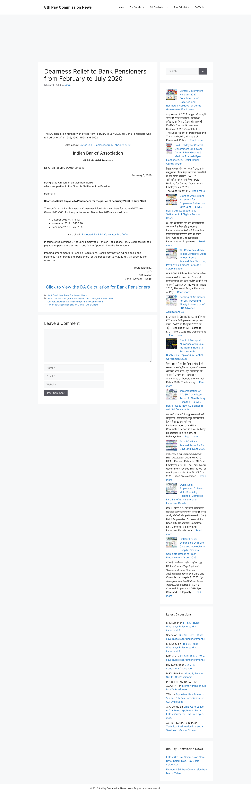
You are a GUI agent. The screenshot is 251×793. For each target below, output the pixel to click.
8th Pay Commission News (68, 7)
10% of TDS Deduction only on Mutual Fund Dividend (72, 304)
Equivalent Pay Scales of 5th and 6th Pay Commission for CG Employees (185, 698)
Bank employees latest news (82, 298)
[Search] (203, 71)
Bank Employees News (75, 295)
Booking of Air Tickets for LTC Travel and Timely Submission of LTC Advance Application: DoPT (185, 304)
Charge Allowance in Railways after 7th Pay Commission (75, 301)
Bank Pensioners (105, 298)
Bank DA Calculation (57, 298)
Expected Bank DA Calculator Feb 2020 (105, 234)
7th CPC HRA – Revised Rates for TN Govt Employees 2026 (192, 445)
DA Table (199, 7)
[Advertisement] (125, 35)
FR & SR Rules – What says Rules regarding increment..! (184, 626)
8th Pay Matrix (157, 7)
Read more (196, 140)
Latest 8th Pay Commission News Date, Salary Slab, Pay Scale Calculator (186, 761)
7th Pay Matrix (137, 7)
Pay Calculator (181, 7)
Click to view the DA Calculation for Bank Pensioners (98, 287)
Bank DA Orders (55, 295)
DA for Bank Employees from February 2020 (105, 145)
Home (121, 7)
